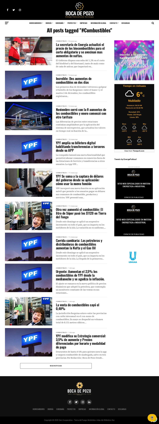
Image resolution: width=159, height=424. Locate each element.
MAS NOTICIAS (56, 366)
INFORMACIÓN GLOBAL (98, 23)
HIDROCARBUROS (35, 23)
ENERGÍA (48, 23)
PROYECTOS (71, 23)
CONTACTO (113, 23)
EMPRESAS (83, 23)
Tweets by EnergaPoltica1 (125, 159)
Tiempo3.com (138, 151)
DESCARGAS (125, 23)
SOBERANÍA (59, 23)
